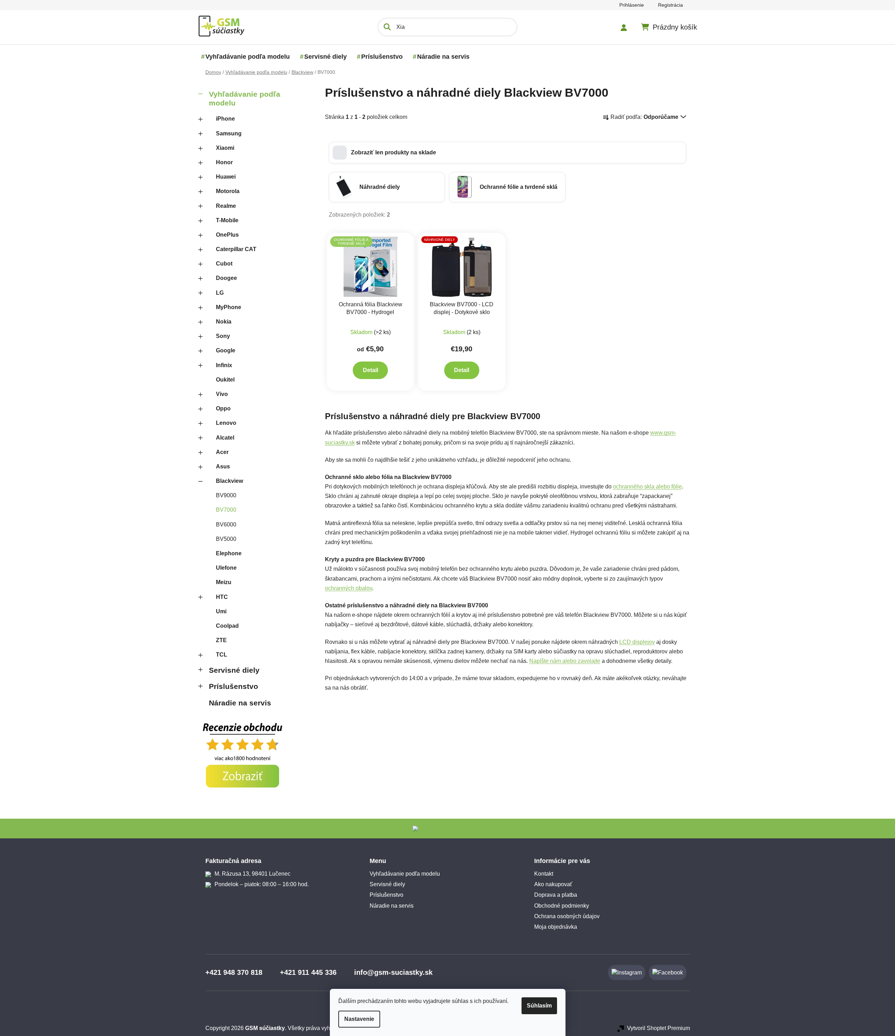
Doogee (226, 278)
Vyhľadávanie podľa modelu (244, 98)
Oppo (223, 408)
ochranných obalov (348, 588)
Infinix (224, 365)
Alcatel (225, 438)
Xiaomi (225, 148)
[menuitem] (247, 57)
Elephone (229, 553)
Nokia (223, 322)
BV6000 (226, 524)
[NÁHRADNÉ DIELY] (462, 266)
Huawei (226, 177)
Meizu (223, 582)
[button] (507, 153)
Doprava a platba (555, 895)
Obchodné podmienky (561, 906)
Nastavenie (359, 1019)
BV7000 (226, 510)
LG (220, 293)
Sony (223, 336)
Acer (222, 452)
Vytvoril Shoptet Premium (658, 1028)
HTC (222, 597)
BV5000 (226, 539)
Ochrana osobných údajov (567, 916)
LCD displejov (637, 642)
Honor (224, 162)
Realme (226, 206)
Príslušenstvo (233, 686)
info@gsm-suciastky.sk (393, 972)
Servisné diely (234, 670)
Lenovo (226, 423)
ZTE (221, 640)
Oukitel (225, 380)
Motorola (227, 191)
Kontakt (543, 874)
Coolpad (227, 626)
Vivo (222, 394)
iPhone (225, 119)
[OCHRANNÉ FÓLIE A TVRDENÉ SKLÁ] (371, 266)
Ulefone (226, 568)
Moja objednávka (555, 927)
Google (225, 350)
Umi (221, 611)
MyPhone (228, 307)
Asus (223, 466)
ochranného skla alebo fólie (647, 487)
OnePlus (227, 235)
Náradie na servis (240, 703)
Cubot (224, 264)
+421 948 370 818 (233, 972)
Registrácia (670, 5)
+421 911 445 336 (308, 972)
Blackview (229, 481)
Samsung (229, 133)
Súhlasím (539, 1006)
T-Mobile (227, 220)
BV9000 (226, 495)
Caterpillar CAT (236, 249)
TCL (221, 655)
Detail (370, 370)
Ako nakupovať (553, 884)
